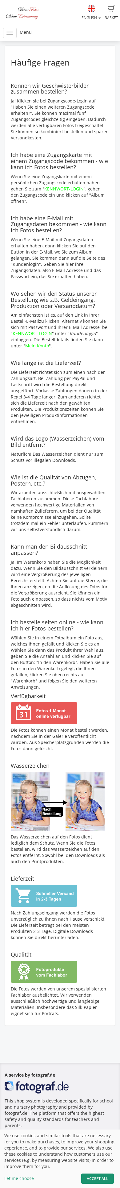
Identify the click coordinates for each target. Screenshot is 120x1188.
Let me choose (19, 1178)
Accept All (97, 1178)
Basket (111, 17)
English (90, 17)
